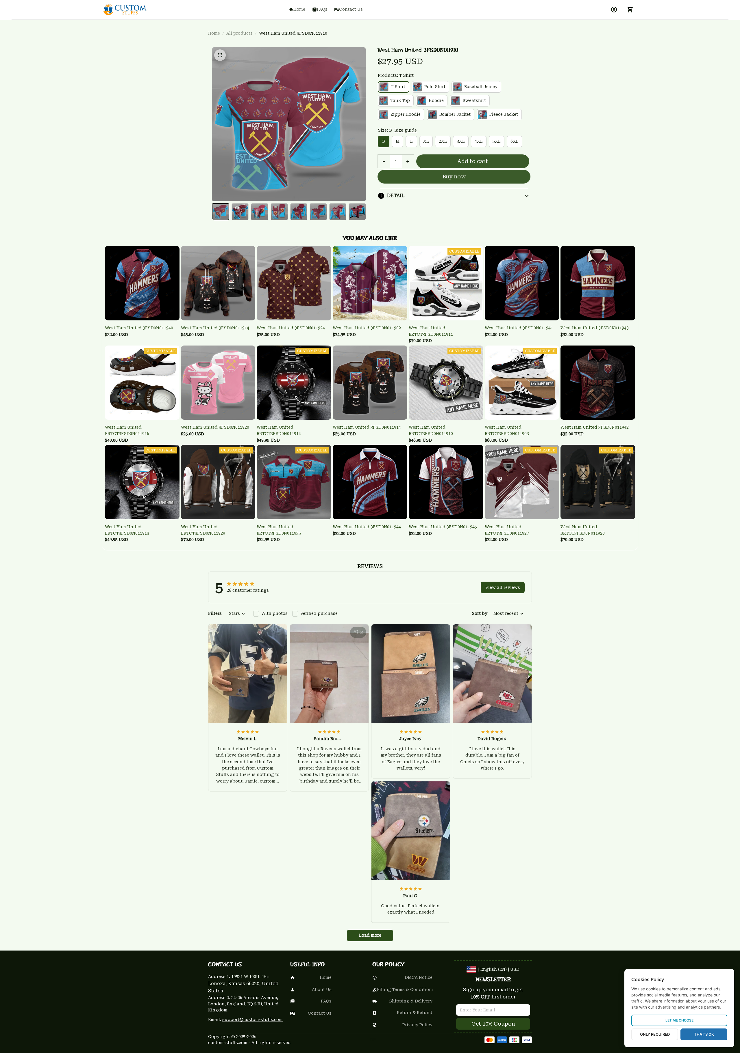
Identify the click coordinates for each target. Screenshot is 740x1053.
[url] (252, 1020)
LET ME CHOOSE (679, 1020)
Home (214, 33)
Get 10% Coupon (493, 1024)
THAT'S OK (704, 1034)
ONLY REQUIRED (655, 1034)
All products (239, 33)
